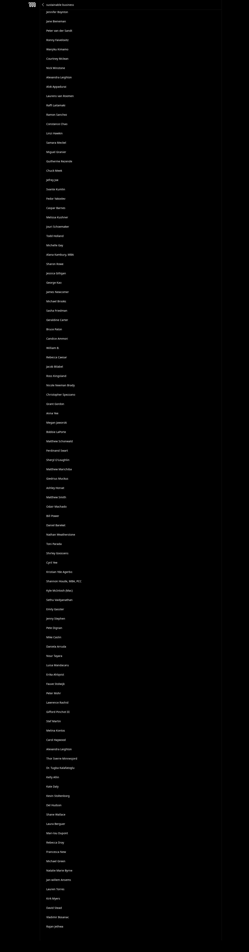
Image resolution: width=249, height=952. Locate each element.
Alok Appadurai (56, 86)
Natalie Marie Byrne (59, 870)
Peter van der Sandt (59, 30)
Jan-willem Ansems (58, 880)
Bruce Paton (54, 329)
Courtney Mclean (57, 58)
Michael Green (55, 861)
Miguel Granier (56, 152)
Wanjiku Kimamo (57, 49)
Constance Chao (56, 124)
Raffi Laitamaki (55, 105)
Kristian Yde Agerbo (59, 572)
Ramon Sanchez (56, 114)
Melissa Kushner (57, 217)
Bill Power (52, 516)
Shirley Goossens (57, 553)
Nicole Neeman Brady (60, 385)
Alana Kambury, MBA (60, 254)
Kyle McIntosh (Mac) (59, 590)
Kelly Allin (52, 777)
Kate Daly (52, 786)
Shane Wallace (55, 814)
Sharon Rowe (54, 264)
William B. (52, 348)
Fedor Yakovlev (55, 198)
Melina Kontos (55, 730)
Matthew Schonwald (59, 441)
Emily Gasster (55, 609)
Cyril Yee (51, 562)
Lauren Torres (55, 889)
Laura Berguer (55, 824)
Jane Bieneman (56, 21)
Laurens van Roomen (60, 96)
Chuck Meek (54, 170)
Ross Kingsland (56, 376)
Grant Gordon (55, 404)
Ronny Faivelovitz (57, 40)
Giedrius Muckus (57, 478)
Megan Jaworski (56, 422)
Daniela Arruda (56, 646)
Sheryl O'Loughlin (57, 460)
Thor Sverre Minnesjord (61, 758)
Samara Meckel (56, 142)
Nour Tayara (54, 656)
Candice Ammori (57, 338)
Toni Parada (54, 544)
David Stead (54, 908)
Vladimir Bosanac (57, 917)
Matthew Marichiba (59, 469)
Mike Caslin (53, 637)
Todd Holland (55, 236)
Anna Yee (52, 413)
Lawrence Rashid (57, 702)
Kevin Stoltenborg (58, 796)
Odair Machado (56, 506)
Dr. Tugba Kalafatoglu (60, 768)
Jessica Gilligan (56, 273)
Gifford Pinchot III (58, 712)
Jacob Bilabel (54, 366)
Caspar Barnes (55, 208)
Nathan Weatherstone (60, 534)
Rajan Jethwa (54, 926)
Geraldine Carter (57, 320)
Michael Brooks (56, 301)
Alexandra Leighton (59, 77)
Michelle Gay (54, 245)
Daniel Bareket (55, 525)
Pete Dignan (54, 628)
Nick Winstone (55, 68)
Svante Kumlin (55, 189)
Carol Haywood (56, 740)
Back (43, 4)
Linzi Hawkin (54, 133)
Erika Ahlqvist (55, 674)
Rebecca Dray (55, 842)
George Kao (53, 282)
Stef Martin (53, 721)
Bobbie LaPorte (56, 432)
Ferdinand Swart (57, 450)
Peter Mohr (53, 693)
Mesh (32, 4)
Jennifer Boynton (57, 12)
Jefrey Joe (52, 180)
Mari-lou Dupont (57, 833)
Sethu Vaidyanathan (59, 600)
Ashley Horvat (55, 488)
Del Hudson (53, 805)
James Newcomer (57, 292)
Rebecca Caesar (56, 357)
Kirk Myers (53, 898)
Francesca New (56, 852)
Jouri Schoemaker (57, 226)
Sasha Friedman (56, 310)
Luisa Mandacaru (57, 665)
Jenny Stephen (55, 618)
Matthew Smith (56, 497)
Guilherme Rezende (59, 161)
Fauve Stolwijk (55, 684)
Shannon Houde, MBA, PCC (64, 581)
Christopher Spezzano (60, 394)
